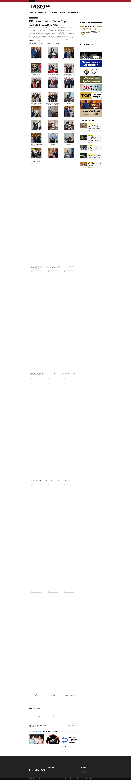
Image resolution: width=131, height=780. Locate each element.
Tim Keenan (32, 40)
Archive (46, 0)
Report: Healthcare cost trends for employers (94, 156)
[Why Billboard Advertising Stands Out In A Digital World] (83, 137)
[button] (100, 12)
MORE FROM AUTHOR (50, 731)
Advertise (50, 0)
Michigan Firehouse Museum (51, 744)
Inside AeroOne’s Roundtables (93, 148)
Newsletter (38, 0)
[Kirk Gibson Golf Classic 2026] (36, 739)
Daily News (33, 12)
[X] (88, 772)
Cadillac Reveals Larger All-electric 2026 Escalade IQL (38, 726)
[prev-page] (30, 749)
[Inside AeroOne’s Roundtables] (83, 147)
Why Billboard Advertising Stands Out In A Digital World (94, 138)
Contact (42, 0)
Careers (74, 778)
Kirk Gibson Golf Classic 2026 (35, 744)
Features (40, 12)
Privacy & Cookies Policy (97, 778)
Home (30, 16)
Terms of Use (88, 778)
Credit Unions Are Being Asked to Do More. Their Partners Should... (94, 127)
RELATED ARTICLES (35, 731)
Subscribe (32, 0)
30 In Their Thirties (72, 725)
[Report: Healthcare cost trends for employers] (83, 155)
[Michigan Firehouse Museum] (52, 739)
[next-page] (32, 749)
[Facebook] (81, 772)
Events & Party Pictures (37, 16)
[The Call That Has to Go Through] (83, 164)
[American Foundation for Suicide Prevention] (69, 739)
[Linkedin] (85, 772)
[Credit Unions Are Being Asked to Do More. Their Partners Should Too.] (83, 125)
